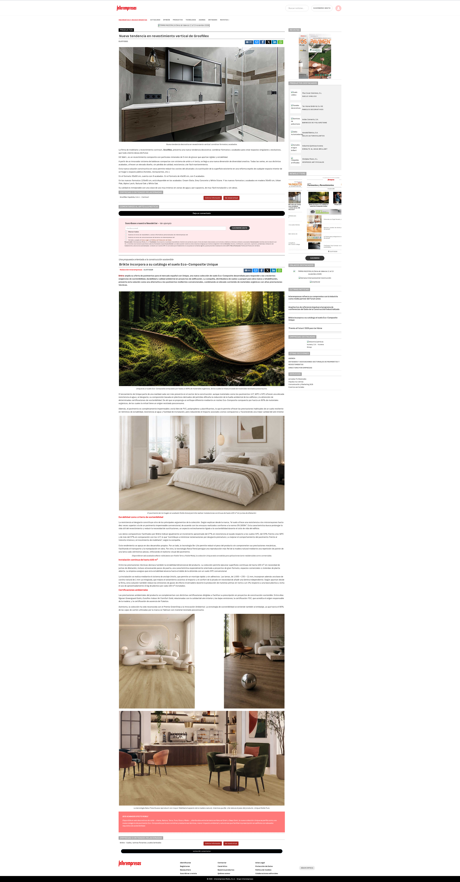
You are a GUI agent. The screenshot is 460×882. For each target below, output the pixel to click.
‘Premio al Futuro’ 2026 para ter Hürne (305, 328)
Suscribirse (314, 258)
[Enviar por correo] (256, 42)
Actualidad (155, 20)
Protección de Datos (264, 866)
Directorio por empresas (300, 368)
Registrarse (185, 866)
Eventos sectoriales (296, 387)
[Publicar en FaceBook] (262, 42)
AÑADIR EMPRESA (307, 868)
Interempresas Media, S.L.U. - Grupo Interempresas (233, 879)
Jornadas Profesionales (297, 379)
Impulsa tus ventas (295, 382)
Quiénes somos (224, 873)
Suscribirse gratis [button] (322, 8)
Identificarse (185, 863)
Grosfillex (167, 150)
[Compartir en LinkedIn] (274, 42)
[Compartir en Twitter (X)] (268, 42)
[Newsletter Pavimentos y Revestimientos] (315, 213)
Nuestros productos (226, 870)
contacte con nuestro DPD (158, 246)
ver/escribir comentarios (202, 851)
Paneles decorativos (312, 109)
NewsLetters (185, 870)
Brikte (121, 276)
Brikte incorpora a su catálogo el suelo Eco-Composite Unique (312, 319)
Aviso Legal (145, 240)
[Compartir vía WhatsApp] (280, 42)
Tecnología (191, 20)
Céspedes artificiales (313, 162)
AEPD (228, 246)
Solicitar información (212, 198)
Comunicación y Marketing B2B (300, 384)
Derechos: (228, 244)
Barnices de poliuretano (314, 123)
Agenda (202, 20)
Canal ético (222, 866)
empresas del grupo (200, 244)
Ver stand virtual (231, 198)
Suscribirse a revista (188, 873)
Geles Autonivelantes (313, 136)
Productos (178, 20)
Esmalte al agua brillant (315, 149)
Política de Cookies (263, 870)
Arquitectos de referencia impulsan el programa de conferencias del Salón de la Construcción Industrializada (313, 308)
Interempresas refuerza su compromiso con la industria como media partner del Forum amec (313, 297)
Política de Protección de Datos (161, 240)
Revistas (224, 20)
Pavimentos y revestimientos (133, 20)
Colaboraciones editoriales (266, 873)
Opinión (166, 20)
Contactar (222, 863)
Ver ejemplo (165, 223)
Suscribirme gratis (239, 228)
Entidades (212, 20)
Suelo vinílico (309, 96)
